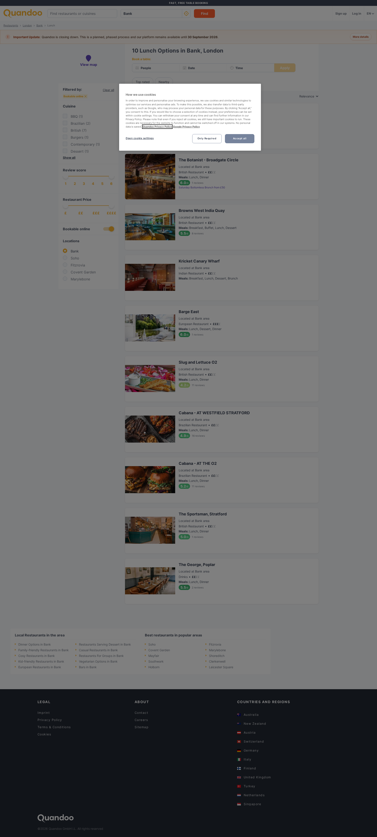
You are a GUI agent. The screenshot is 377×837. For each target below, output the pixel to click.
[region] (190, 117)
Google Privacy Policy (186, 126)
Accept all (240, 138)
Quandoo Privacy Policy (157, 126)
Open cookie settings (140, 138)
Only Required (206, 138)
